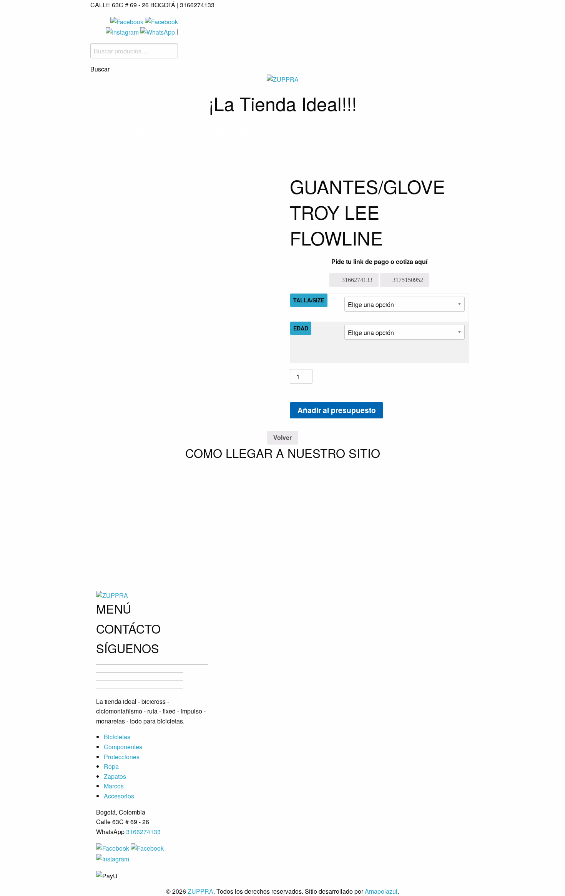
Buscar (100, 69)
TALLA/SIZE (308, 300)
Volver (282, 437)
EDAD (300, 328)
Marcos (427, 132)
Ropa (349, 132)
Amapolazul (381, 891)
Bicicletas (174, 132)
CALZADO (384, 132)
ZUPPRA (200, 891)
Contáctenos (311, 159)
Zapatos (115, 776)
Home (133, 132)
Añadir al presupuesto (336, 410)
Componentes (233, 132)
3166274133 (143, 831)
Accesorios (250, 159)
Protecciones (301, 132)
